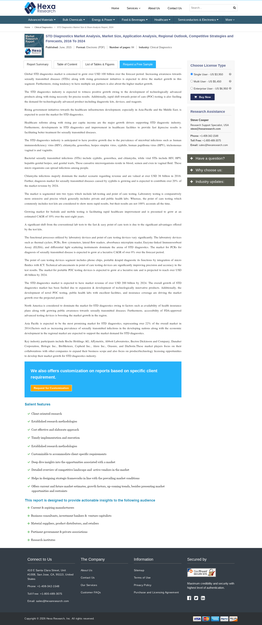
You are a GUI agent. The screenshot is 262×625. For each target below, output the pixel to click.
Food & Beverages (134, 19)
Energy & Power (102, 19)
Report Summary (38, 64)
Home (115, 8)
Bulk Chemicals (73, 19)
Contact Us (175, 8)
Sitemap (139, 570)
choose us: (209, 170)
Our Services (89, 585)
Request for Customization (51, 388)
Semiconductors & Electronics (197, 19)
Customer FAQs (91, 592)
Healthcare (161, 19)
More (229, 19)
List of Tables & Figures (100, 64)
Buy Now (204, 97)
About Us (154, 8)
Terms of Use (142, 577)
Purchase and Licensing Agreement (156, 592)
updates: (210, 182)
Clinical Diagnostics (161, 47)
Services (133, 8)
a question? (210, 158)
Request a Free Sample (138, 64)
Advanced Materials (41, 19)
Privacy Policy (142, 585)
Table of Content (67, 64)
